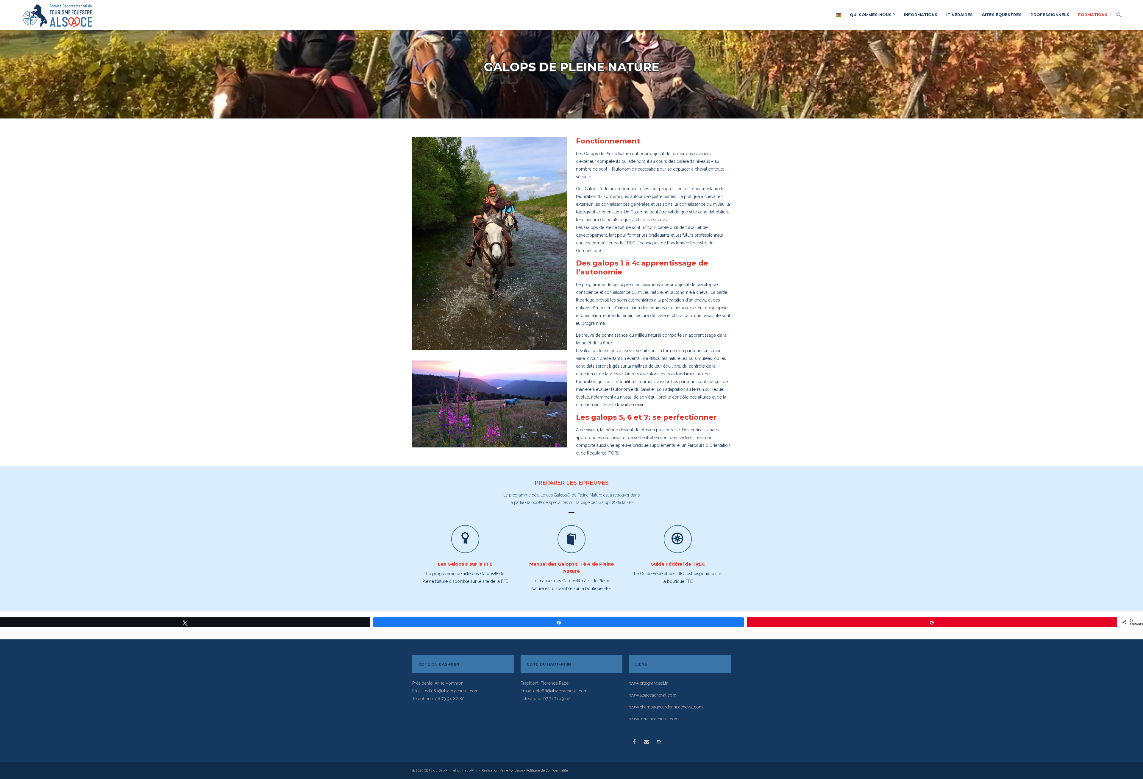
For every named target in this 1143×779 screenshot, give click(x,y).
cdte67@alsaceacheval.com (452, 691)
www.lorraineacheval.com (654, 718)
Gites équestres (1002, 14)
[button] (1119, 15)
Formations (1092, 14)
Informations (920, 14)
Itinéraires (959, 14)
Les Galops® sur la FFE (465, 564)
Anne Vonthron (511, 770)
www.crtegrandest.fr (648, 683)
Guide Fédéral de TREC (677, 564)
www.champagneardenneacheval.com (666, 707)
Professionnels (1049, 14)
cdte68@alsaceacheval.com (560, 691)
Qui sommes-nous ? (872, 14)
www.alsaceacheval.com (652, 695)
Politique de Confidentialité (547, 770)
